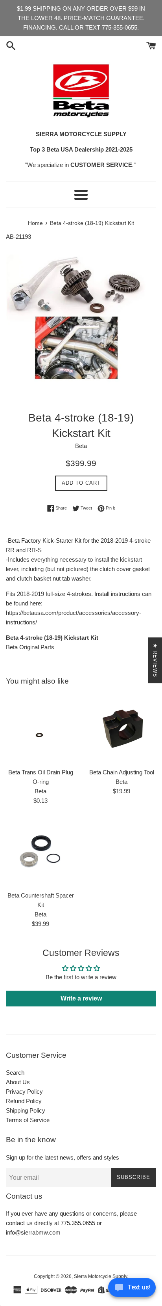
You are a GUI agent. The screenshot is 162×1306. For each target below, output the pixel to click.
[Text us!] (132, 1289)
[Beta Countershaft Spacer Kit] (40, 852)
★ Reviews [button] (155, 660)
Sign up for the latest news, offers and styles (62, 1157)
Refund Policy (24, 1101)
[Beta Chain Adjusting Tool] (121, 729)
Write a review (81, 998)
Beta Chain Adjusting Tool (121, 772)
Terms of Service (28, 1120)
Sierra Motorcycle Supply (100, 1276)
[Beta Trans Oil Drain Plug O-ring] (40, 729)
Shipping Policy (25, 1110)
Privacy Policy (24, 1091)
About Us (18, 1082)
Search (15, 1072)
